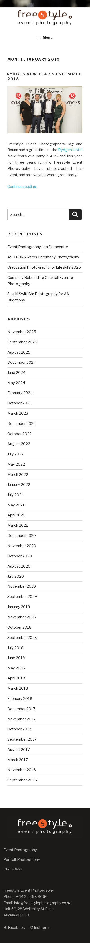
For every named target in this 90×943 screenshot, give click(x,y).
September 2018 (22, 637)
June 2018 (16, 658)
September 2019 (22, 596)
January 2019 (19, 607)
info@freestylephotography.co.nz (42, 903)
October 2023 (20, 403)
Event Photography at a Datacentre (38, 247)
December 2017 (22, 709)
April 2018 (16, 678)
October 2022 (20, 434)
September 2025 (22, 342)
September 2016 (22, 780)
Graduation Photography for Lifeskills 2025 (44, 267)
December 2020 (22, 535)
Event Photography (20, 850)
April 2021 (16, 515)
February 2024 (20, 393)
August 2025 (19, 352)
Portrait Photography (22, 859)
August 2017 (19, 749)
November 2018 (22, 617)
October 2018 (20, 627)
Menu (48, 37)
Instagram (42, 927)
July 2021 (16, 495)
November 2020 (22, 546)
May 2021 (16, 505)
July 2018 (16, 648)
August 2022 (19, 444)
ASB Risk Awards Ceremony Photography (43, 257)
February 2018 (20, 698)
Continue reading (22, 186)
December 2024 (22, 362)
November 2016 (22, 770)
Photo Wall (13, 869)
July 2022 (16, 454)
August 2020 (19, 566)
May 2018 (16, 668)
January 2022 (19, 484)
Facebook (16, 927)
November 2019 (22, 586)
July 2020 (16, 576)
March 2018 (18, 688)
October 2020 (20, 556)
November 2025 (22, 332)
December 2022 (22, 423)
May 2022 (16, 464)
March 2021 (18, 525)
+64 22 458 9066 (32, 896)
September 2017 (22, 739)
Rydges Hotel (70, 150)
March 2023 (18, 413)
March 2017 (18, 760)
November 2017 (22, 719)
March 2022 (18, 474)
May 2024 (16, 383)
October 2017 (20, 729)
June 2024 (17, 372)
